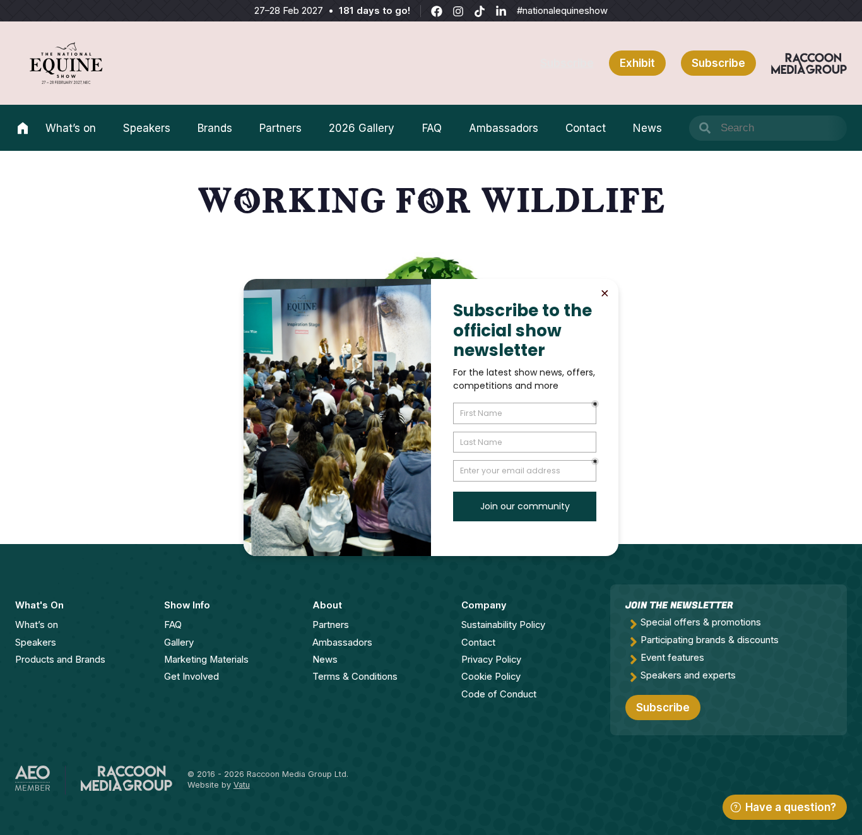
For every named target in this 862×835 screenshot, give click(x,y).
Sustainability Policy (503, 625)
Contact (585, 128)
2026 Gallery (361, 128)
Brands (215, 128)
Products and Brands (60, 659)
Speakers (146, 128)
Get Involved (191, 676)
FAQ (432, 128)
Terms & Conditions (355, 676)
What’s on (70, 128)
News (647, 128)
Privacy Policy (491, 659)
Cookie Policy (491, 676)
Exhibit (637, 63)
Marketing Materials (206, 659)
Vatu (241, 785)
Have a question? (790, 807)
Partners (280, 128)
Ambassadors (503, 128)
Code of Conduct (498, 694)
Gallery (179, 642)
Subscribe (567, 63)
